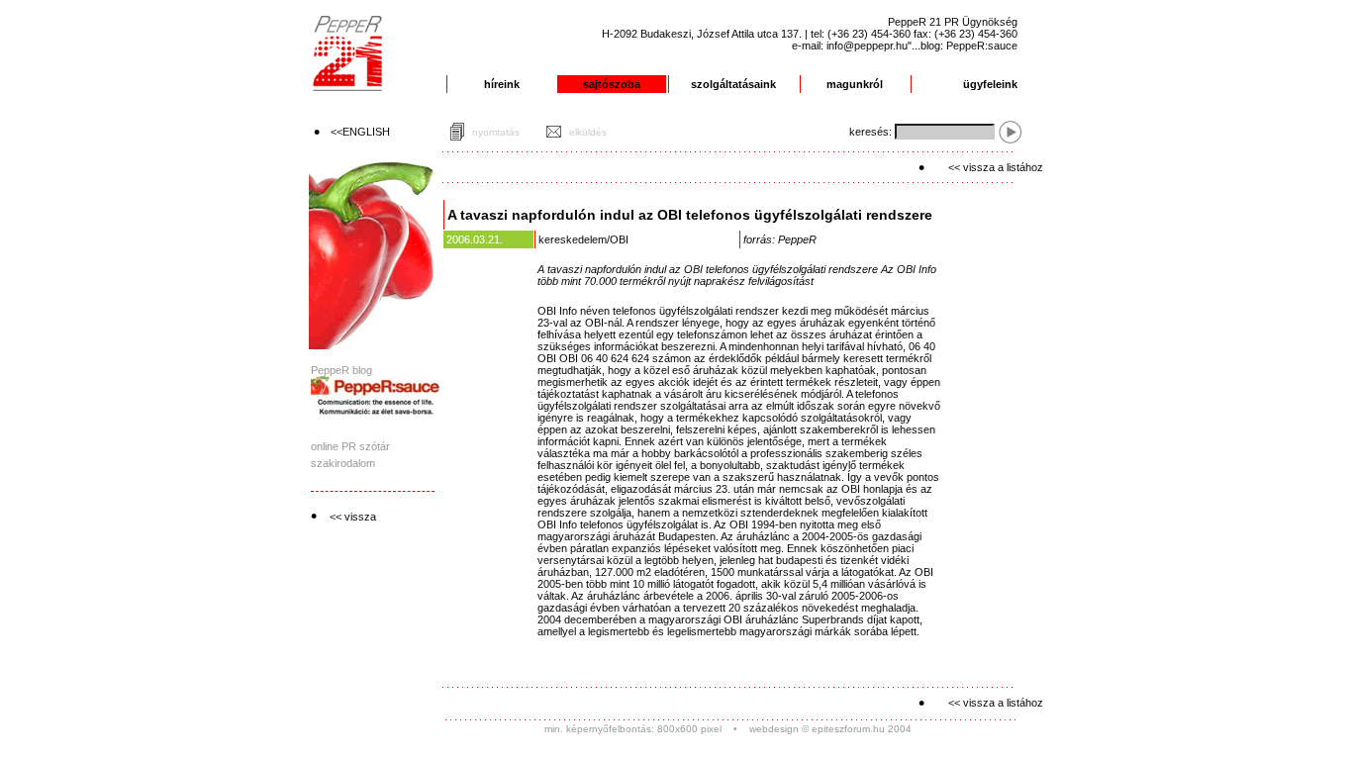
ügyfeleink (990, 84)
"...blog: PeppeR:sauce (962, 45)
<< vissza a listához (995, 167)
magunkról (854, 84)
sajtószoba (611, 84)
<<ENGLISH (360, 132)
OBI (619, 239)
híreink (502, 84)
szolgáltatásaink (733, 84)
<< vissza (353, 516)
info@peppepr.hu (867, 45)
